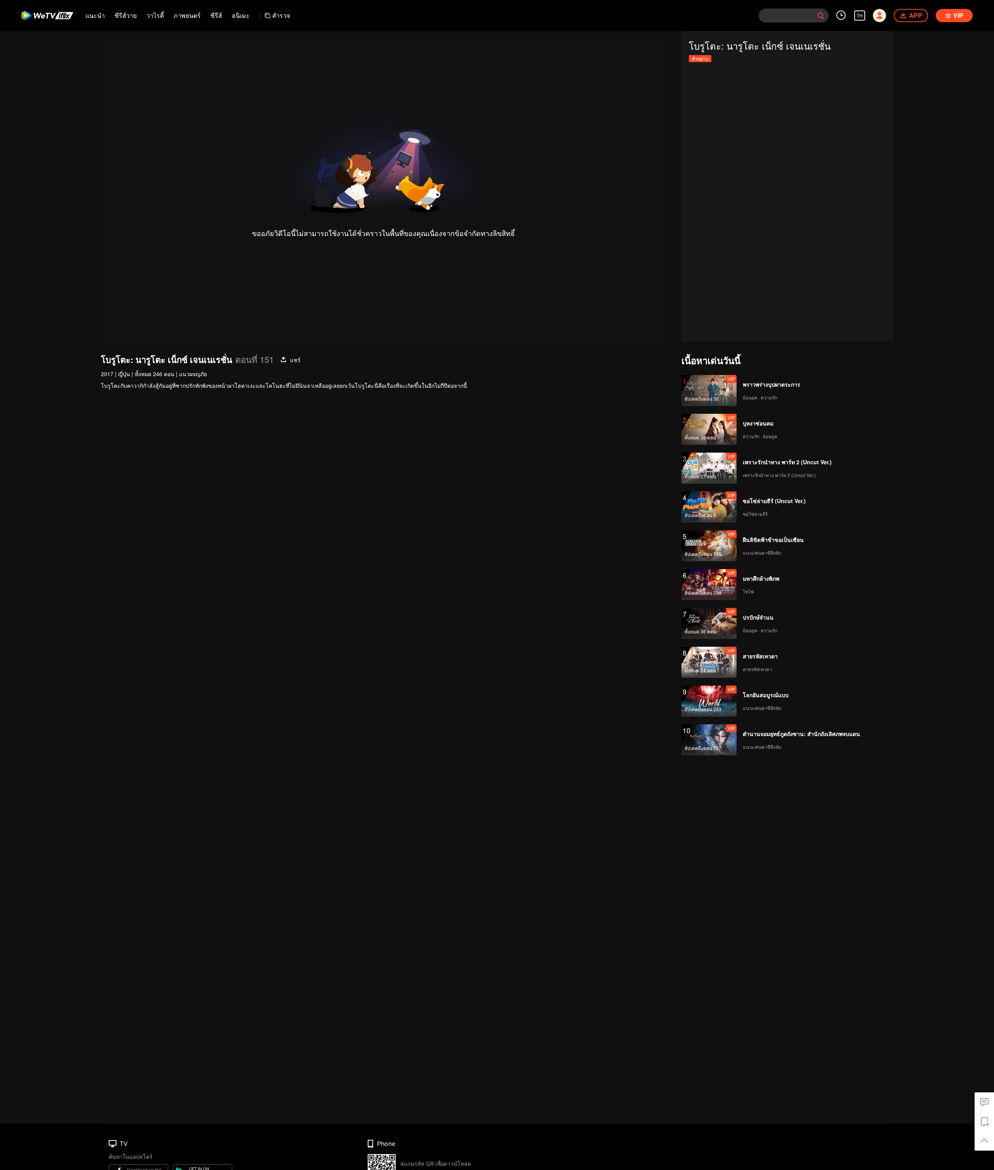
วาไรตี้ (155, 15)
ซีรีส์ (216, 15)
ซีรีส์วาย (126, 15)
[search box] (820, 15)
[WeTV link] (47, 15)
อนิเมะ (241, 15)
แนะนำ (95, 15)
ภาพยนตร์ (187, 15)
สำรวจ (281, 15)
